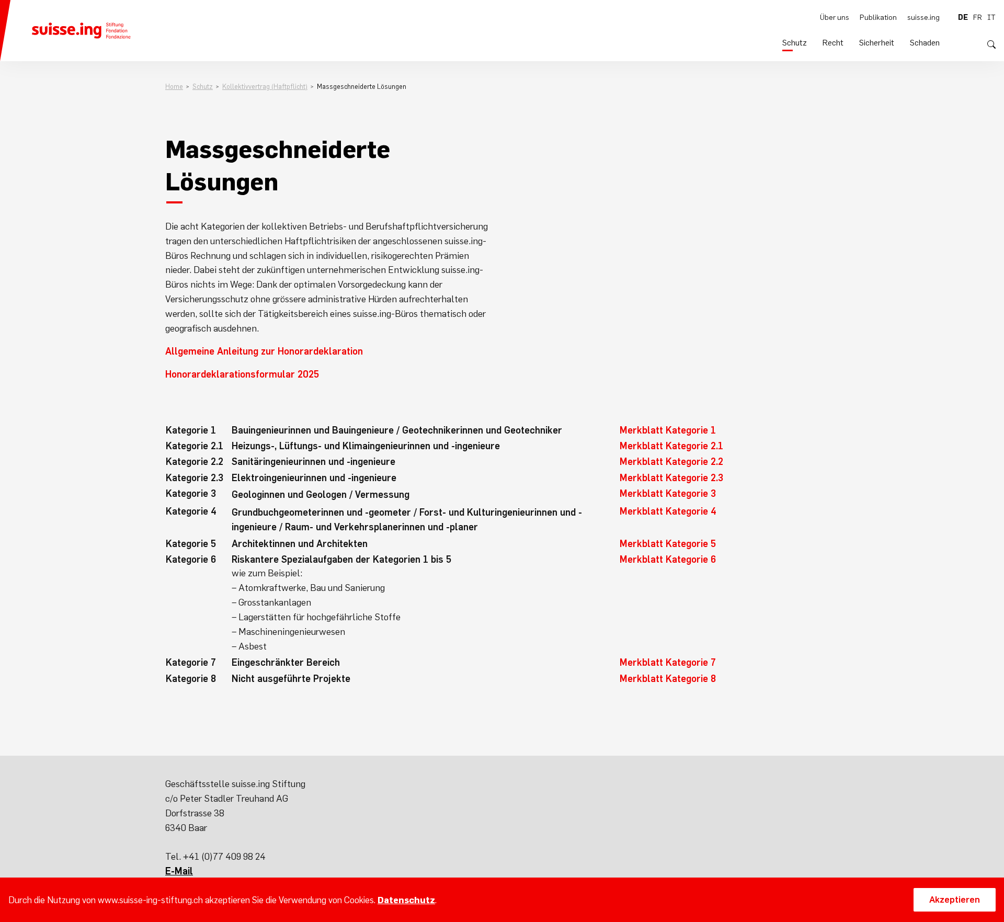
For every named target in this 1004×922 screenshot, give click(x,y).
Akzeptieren (954, 899)
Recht (833, 42)
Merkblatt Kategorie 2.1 (671, 445)
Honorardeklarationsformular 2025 (242, 374)
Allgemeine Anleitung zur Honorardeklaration (264, 351)
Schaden (925, 42)
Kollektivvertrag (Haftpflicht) (264, 86)
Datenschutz (406, 900)
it (991, 17)
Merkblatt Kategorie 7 (668, 662)
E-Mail (179, 871)
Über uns (834, 17)
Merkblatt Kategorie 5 (668, 543)
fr (977, 17)
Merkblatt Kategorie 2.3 (671, 477)
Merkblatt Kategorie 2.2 (671, 461)
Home (174, 86)
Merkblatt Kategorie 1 (668, 430)
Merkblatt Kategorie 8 (668, 678)
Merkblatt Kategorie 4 (668, 511)
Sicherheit (876, 42)
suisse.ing (923, 17)
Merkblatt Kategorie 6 (668, 559)
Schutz (794, 42)
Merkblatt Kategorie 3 (668, 493)
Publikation (878, 17)
